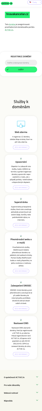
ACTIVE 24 (9, 29)
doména (12, 24)
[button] (7, 3)
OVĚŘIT (21, 69)
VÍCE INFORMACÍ (21, 147)
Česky (35, 2)
